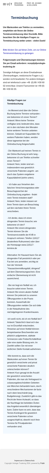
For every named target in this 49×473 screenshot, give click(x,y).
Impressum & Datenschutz (24, 461)
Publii (42, 463)
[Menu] (4, 4)
